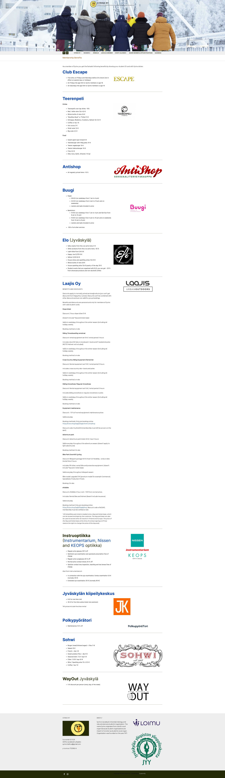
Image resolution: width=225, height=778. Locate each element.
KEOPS (78, 545)
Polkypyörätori (77, 620)
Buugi (68, 190)
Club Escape (75, 71)
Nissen (104, 540)
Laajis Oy (72, 283)
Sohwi (69, 639)
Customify (142, 773)
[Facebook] (64, 53)
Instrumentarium (79, 540)
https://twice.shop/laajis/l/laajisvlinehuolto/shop (79, 424)
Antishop (72, 166)
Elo (66, 240)
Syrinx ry (103, 3)
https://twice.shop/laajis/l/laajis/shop (75, 507)
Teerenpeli (73, 98)
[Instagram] (67, 53)
